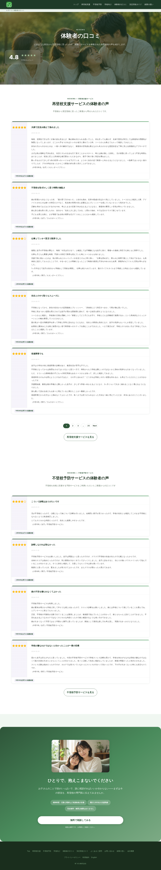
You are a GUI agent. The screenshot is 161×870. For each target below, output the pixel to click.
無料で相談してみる (80, 820)
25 (89, 426)
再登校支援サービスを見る (80, 437)
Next (95, 426)
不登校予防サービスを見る (80, 692)
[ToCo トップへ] (9, 4)
